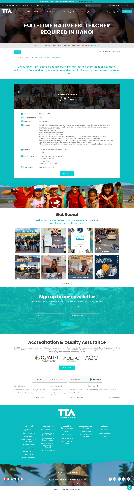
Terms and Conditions (62, 483)
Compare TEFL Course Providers (28, 440)
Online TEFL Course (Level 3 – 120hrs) (48, 434)
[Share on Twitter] (119, 479)
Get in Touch (105, 430)
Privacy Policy (74, 483)
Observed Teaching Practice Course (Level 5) (47, 445)
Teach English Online (70, 12)
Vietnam (27, 57)
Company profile (28, 451)
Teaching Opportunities (89, 12)
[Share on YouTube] (128, 479)
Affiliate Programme (28, 458)
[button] (27, 240)
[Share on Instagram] (114, 479)
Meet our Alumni (28, 445)
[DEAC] (70, 358)
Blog (108, 12)
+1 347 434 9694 (10, 5)
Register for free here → (86, 2)
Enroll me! (95, 45)
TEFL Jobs (20, 57)
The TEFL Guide (86, 432)
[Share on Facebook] (110, 479)
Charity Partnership (28, 433)
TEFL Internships (67, 435)
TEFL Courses (38, 12)
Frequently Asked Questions (86, 436)
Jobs (102, 12)
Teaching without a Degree (67, 442)
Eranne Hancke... (20, 386)
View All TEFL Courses (48, 430)
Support (115, 12)
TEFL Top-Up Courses (48, 450)
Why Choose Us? (28, 430)
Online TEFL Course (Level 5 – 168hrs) (48, 439)
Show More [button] (67, 283)
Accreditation (28, 436)
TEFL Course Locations (54, 12)
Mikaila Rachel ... (93, 386)
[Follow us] (123, 479)
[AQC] (91, 358)
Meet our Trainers (29, 448)
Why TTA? (26, 12)
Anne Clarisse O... (57, 386)
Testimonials (29, 454)
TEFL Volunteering (67, 438)
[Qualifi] (46, 358)
